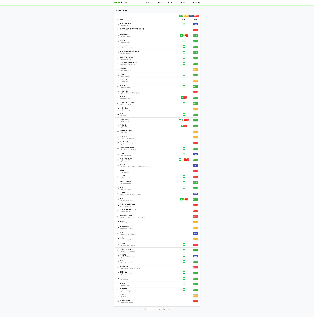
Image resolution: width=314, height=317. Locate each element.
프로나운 (122, 85)
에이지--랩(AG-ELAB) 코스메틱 (128, 204)
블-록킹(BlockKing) (125, 300)
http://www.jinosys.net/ (125, 36)
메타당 (122, 238)
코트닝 (122, 221)
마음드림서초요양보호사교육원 (128, 62)
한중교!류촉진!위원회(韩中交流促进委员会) (132, 29)
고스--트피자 (123, 294)
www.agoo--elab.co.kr (125, 206)
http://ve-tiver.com (124, 115)
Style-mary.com (124, 81)
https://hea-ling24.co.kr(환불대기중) (129, 234)
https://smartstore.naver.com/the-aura (129, 245)
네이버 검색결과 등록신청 (165, 2)
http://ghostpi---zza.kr (125, 296)
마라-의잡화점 (124, 266)
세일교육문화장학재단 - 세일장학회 (129, 51)
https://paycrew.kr (124, 285)
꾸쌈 (121, 198)
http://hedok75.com (125, 127)
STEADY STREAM (125, 181)
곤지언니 (122, 187)
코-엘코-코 (123, 68)
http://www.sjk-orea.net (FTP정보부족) (130, 93)
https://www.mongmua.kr (126, 262)
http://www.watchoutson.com (127, 47)
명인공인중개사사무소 (126, 249)
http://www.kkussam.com (126, 200)
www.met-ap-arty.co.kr (125, 240)
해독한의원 (123, 125)
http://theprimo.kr (124, 279)
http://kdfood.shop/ (124, 177)
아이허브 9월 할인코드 (126, 23)
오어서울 (122, 96)
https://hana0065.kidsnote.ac (127, 257)
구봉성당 (122, 164)
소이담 (122, 153)
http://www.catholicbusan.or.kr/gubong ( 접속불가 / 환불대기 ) (135, 166)
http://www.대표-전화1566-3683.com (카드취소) (132, 217)
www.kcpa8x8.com (125, 31)
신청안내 (147, 2)
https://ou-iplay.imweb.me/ (126, 228)
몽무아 (122, 260)
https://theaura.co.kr (125, 42)
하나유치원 (123, 255)
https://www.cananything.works (128, 291)
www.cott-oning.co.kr (125, 223)
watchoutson (123, 46)
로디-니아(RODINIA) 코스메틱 (128, 209)
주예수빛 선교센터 (125, 192)
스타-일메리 (123, 79)
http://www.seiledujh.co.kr (126, 53)
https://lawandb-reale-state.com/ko (128, 144)
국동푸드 (122, 176)
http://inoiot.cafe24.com (126, 161)
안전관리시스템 (124, 34)
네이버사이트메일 (125, 110)
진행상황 (182, 2)
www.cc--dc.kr (123, 132)
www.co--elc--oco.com (125, 70)
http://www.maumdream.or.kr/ (127, 64)
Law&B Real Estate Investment (128, 142)
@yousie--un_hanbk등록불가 (127, 138)
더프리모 (122, 277)
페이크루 (122, 283)
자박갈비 (122, 74)
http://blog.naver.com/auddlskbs (128, 251)
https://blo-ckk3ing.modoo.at (127, 302)
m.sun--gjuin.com (124, 172)
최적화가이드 (196, 2)
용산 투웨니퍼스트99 (126, 215)
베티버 (122, 113)
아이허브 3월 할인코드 (126, 159)
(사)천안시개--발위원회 (126, 130)
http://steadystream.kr (125, 183)
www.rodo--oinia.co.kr (125, 211)
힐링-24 (122, 232)
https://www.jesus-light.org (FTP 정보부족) (130, 194)
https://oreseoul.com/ (125, 98)
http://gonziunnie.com (125, 189)
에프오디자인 (124, 289)
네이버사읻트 (124, 108)
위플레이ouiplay (124, 226)
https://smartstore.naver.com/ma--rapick (130, 268)
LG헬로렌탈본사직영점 (126, 57)
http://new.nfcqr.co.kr (125, 121)
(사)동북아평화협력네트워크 (128, 147)
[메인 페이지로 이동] (120, 2)
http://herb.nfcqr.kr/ (124, 25)
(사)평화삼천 (123, 272)
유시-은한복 (123, 136)
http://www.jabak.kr (125, 76)
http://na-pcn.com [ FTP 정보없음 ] (128, 149)
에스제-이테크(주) (125, 91)
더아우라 (122, 40)
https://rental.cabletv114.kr (126, 59)
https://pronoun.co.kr (125, 87)
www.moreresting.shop (126, 104)
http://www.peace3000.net (126, 274)
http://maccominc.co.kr (125, 155)
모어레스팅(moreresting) (127, 102)
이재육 (122, 170)
